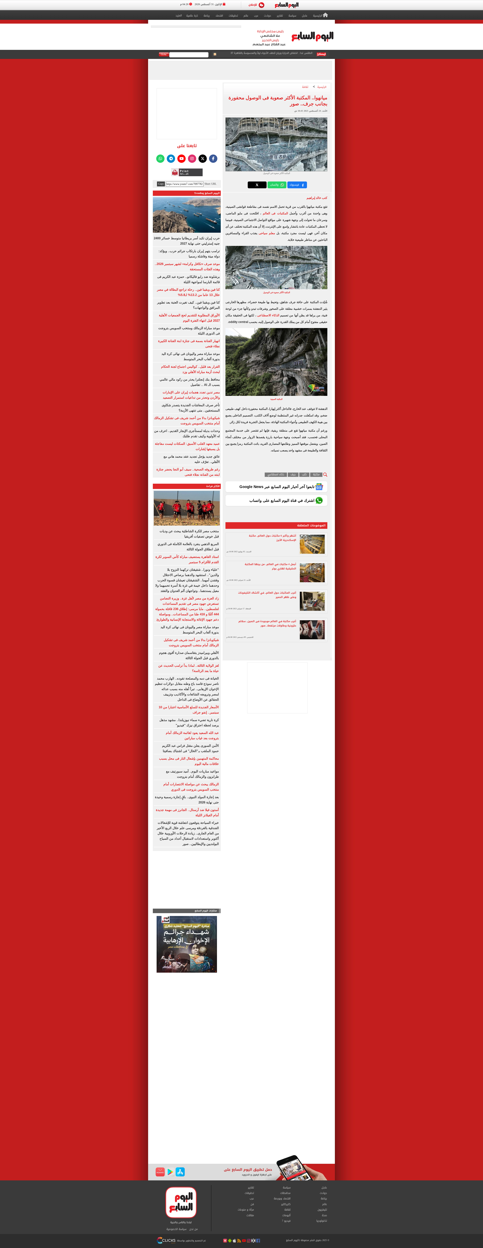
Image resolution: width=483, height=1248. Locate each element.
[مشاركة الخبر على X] (257, 184)
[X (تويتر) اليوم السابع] (202, 158)
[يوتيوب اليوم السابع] (181, 158)
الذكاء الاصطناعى (268, 315)
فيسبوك (294, 184)
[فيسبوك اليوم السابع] (213, 158)
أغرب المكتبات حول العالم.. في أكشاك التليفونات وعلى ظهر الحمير (267, 594)
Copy (161, 183)
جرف (293, 475)
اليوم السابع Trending (207, 193)
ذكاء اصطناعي (276, 475)
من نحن (193, 1229)
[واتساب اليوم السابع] (160, 158)
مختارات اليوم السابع (206, 911)
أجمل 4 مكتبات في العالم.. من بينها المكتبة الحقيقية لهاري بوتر (270, 566)
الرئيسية (321, 87)
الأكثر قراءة (213, 486)
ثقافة (305, 87)
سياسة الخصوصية (176, 1229)
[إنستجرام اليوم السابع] (192, 158)
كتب (304, 475)
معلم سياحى (267, 233)
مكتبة (316, 475)
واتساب (274, 184)
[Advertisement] (241, 1124)
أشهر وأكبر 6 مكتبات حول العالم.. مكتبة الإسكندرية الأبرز (272, 537)
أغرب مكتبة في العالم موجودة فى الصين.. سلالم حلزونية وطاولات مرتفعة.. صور (267, 623)
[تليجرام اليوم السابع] (171, 158)
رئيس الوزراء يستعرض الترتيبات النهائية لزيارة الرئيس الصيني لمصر (277, 54)
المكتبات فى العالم (275, 213)
